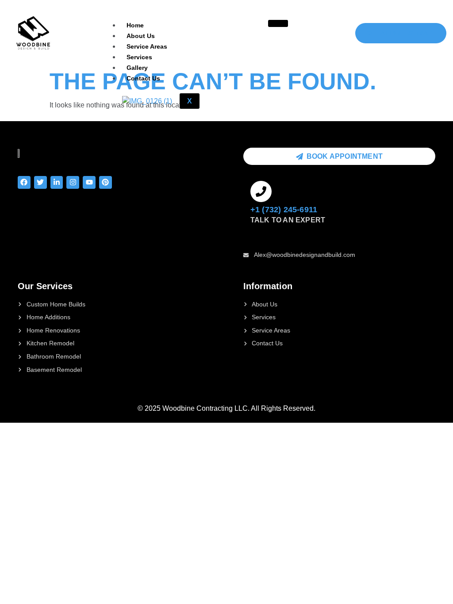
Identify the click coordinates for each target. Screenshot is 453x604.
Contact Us (143, 78)
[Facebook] (24, 182)
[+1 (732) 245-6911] (261, 191)
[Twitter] (40, 182)
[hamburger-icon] (278, 23)
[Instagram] (72, 182)
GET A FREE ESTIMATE (400, 33)
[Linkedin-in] (56, 182)
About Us (141, 35)
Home (135, 25)
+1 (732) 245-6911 (283, 209)
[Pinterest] (105, 182)
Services (139, 57)
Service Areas (147, 46)
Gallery (137, 67)
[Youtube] (89, 182)
